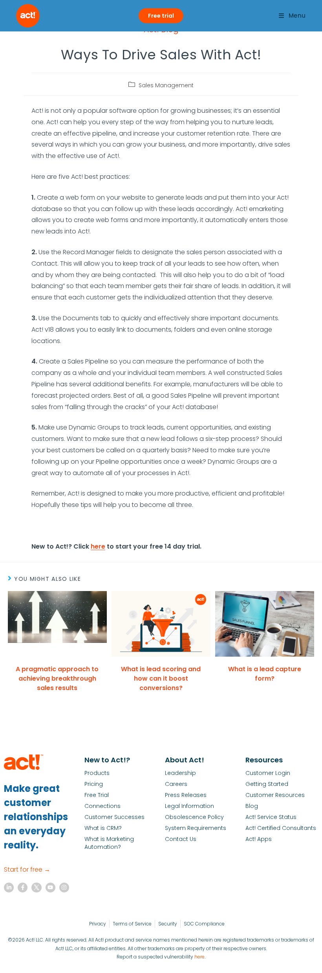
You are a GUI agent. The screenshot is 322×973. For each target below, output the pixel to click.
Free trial (161, 16)
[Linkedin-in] (9, 887)
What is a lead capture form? (264, 674)
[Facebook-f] (22, 887)
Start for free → (27, 869)
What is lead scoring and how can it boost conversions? (161, 678)
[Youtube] (50, 887)
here (199, 956)
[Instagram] (64, 887)
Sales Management (166, 85)
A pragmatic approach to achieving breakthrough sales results (57, 678)
